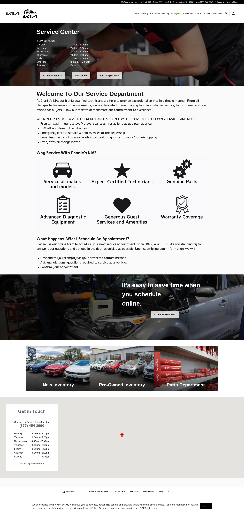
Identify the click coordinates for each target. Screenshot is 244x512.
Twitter (133, 491)
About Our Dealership (213, 13)
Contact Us (164, 491)
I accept (205, 506)
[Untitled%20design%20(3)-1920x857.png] (122, 194)
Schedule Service (52, 75)
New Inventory (141, 13)
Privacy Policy (90, 508)
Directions (148, 491)
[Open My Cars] (233, 14)
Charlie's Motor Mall (98, 491)
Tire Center (81, 75)
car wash (54, 123)
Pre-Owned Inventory (159, 13)
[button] (58, 368)
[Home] (12, 13)
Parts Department (109, 75)
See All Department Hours (31, 464)
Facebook (119, 491)
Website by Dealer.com (68, 492)
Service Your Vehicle (192, 13)
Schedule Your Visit (164, 314)
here (155, 508)
